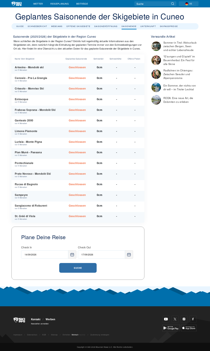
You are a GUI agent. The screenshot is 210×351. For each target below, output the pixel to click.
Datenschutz (32, 334)
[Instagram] (184, 319)
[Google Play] (171, 327)
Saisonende (129, 26)
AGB (44, 334)
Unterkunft (148, 26)
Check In (26, 247)
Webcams (57, 26)
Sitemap (54, 334)
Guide (20, 26)
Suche (78, 267)
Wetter (38, 3)
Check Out (84, 247)
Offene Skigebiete (78, 26)
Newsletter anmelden (40, 323)
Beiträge (82, 3)
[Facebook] (193, 319)
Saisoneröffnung (106, 26)
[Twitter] (174, 319)
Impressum (17, 334)
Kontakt (36, 319)
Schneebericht (37, 26)
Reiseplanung (59, 3)
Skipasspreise (169, 26)
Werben (50, 319)
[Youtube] (165, 319)
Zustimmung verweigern (99, 334)
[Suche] (172, 3)
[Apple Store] (189, 327)
